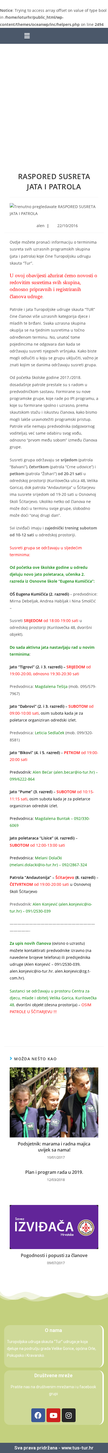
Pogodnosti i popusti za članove (54, 1255)
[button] (27, 36)
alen (41, 225)
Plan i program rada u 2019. (54, 1172)
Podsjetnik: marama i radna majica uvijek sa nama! (54, 1147)
